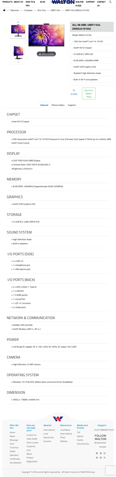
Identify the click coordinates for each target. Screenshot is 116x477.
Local (46, 433)
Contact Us (31, 434)
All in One (41, 10)
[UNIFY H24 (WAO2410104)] (18, 30)
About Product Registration (32, 457)
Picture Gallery (58, 105)
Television (14, 10)
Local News (65, 429)
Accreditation (15, 462)
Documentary (83, 443)
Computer (28, 10)
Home (12, 432)
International (49, 429)
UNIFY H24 (55, 10)
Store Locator (33, 442)
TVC (79, 432)
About (12, 436)
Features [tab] (44, 105)
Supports (72, 105)
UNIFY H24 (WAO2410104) (77, 10)
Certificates (15, 458)
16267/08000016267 (104, 429)
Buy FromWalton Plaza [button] (89, 93)
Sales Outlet (32, 438)
